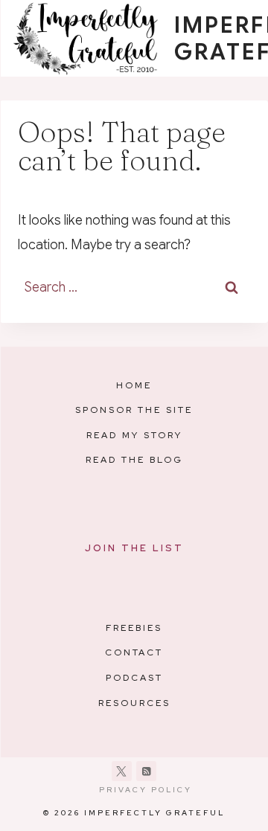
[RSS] (146, 771)
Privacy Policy (145, 790)
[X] (122, 771)
